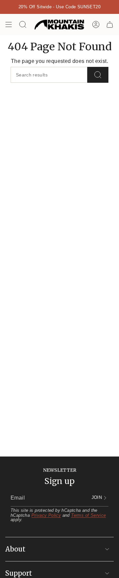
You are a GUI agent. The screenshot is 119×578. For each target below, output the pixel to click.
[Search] (97, 75)
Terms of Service (88, 515)
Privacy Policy (46, 515)
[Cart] (110, 24)
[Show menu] (8, 24)
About (15, 549)
